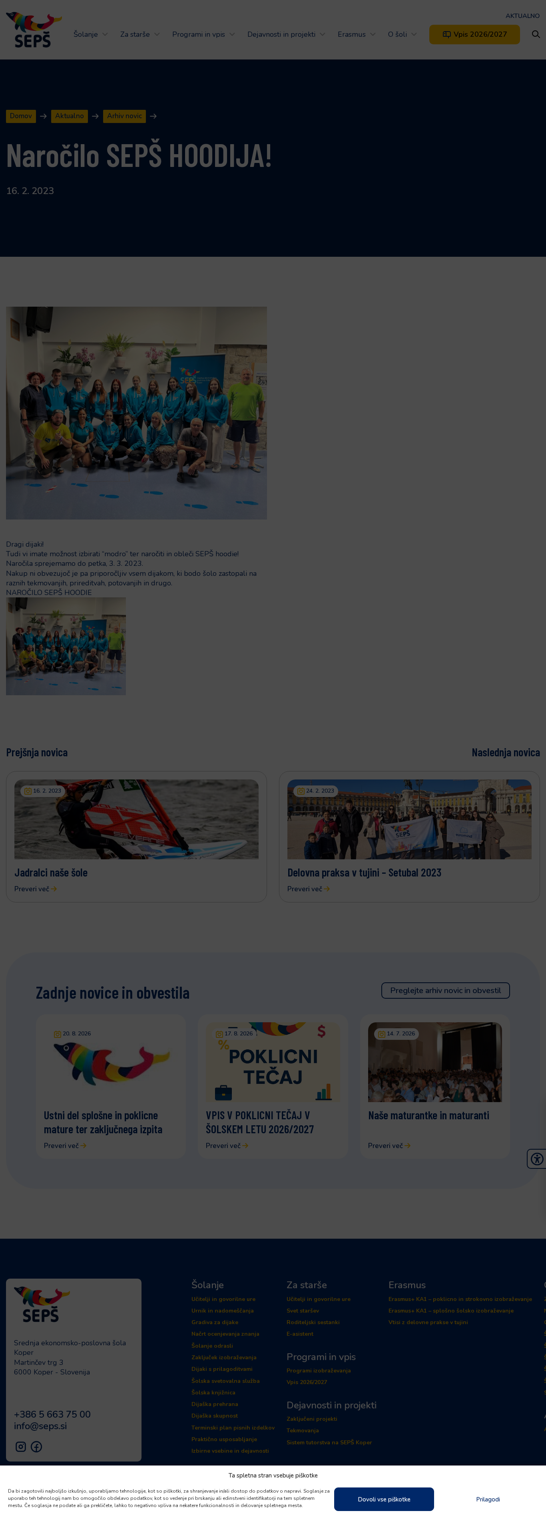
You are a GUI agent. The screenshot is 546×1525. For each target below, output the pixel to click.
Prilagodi (488, 1499)
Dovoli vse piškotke (384, 1499)
